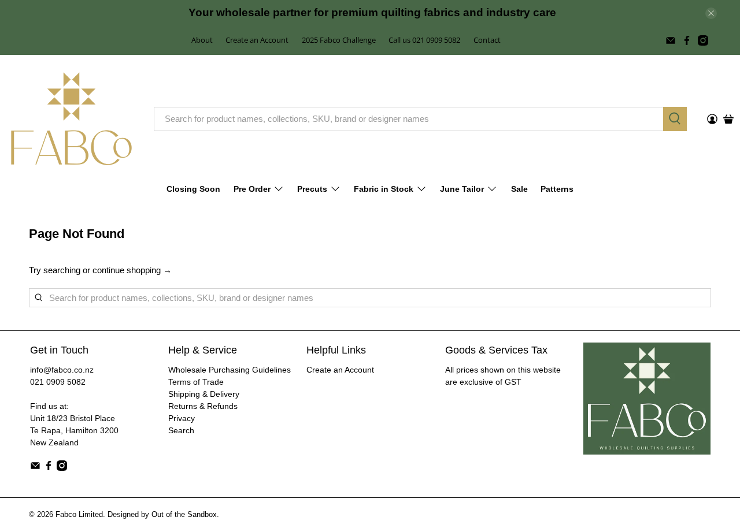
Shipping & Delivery (203, 394)
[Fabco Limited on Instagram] (703, 40)
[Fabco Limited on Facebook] (687, 40)
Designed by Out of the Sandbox (162, 515)
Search (181, 430)
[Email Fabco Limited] (670, 40)
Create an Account (256, 40)
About (202, 40)
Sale (519, 189)
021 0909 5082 (58, 381)
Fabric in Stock (383, 189)
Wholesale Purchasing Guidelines (229, 369)
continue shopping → (132, 270)
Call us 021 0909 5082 (424, 40)
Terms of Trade (196, 381)
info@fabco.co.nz (62, 369)
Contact (487, 40)
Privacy (181, 418)
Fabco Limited (79, 515)
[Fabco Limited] (71, 119)
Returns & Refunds (203, 406)
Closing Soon (193, 189)
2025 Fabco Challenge (339, 40)
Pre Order (252, 189)
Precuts (312, 189)
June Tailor (462, 189)
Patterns (557, 189)
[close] (711, 13)
